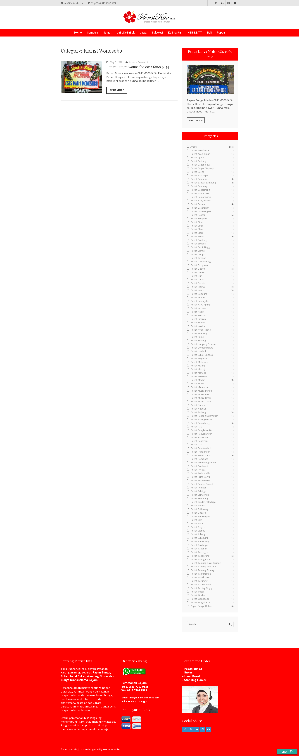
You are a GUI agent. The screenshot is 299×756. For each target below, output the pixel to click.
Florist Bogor (197, 236)
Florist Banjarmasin (200, 196)
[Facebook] (210, 3)
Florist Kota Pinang (200, 329)
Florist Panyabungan (201, 433)
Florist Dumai (197, 272)
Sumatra (92, 32)
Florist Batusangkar (200, 211)
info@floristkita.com (74, 3)
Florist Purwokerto (200, 480)
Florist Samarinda (199, 494)
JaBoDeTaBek (126, 32)
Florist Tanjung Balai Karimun (205, 562)
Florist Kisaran (198, 318)
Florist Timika (197, 595)
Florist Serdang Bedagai (203, 501)
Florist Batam (197, 204)
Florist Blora (196, 232)
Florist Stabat (197, 530)
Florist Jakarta (197, 286)
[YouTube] (235, 3)
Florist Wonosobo (199, 598)
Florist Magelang (199, 358)
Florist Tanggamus (200, 559)
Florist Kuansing (198, 333)
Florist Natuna (197, 405)
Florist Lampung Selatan (203, 344)
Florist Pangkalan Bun (201, 430)
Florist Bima (196, 222)
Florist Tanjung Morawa (203, 566)
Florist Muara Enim (200, 394)
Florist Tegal (197, 591)
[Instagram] (228, 3)
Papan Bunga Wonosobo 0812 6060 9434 (137, 66)
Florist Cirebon (198, 257)
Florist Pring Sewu (200, 476)
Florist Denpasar (199, 265)
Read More (117, 90)
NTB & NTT (195, 32)
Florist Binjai (196, 225)
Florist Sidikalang (199, 509)
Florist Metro (197, 383)
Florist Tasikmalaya (200, 584)
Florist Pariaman (199, 437)
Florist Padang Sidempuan (204, 415)
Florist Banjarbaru (199, 193)
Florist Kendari (198, 315)
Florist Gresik (197, 283)
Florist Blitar (196, 229)
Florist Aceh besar (200, 150)
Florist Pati (196, 444)
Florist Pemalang (199, 458)
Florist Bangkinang (200, 189)
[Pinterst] (216, 3)
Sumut (107, 32)
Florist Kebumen (199, 308)
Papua (221, 32)
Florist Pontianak (199, 466)
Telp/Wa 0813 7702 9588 (103, 3)
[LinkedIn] (222, 3)
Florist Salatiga (198, 491)
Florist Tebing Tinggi (201, 588)
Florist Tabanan (198, 548)
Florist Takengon (199, 552)
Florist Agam (197, 157)
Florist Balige (197, 171)
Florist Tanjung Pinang (202, 570)
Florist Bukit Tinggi (200, 247)
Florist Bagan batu (200, 164)
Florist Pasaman (199, 440)
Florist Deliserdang (200, 261)
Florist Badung (198, 161)
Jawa (143, 32)
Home (78, 32)
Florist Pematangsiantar (203, 462)
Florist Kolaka (197, 326)
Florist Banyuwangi (200, 200)
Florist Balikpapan (199, 175)
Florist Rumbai (198, 487)
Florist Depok (197, 268)
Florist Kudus (197, 336)
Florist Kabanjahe (199, 300)
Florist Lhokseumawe (201, 347)
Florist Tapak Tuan (200, 577)
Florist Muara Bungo (201, 390)
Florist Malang (197, 365)
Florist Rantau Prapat (201, 483)
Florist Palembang (200, 422)
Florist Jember (198, 297)
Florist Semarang (199, 498)
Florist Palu (196, 426)
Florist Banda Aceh (200, 178)
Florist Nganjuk (198, 408)
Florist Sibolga (197, 505)
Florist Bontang (198, 239)
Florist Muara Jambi (200, 397)
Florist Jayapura (198, 293)
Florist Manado (198, 372)
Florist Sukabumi (199, 537)
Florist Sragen (197, 527)
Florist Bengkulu (198, 218)
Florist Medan (197, 379)
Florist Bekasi (197, 214)
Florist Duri (196, 275)
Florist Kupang (198, 340)
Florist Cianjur (197, 254)
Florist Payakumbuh (200, 448)
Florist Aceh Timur (200, 153)
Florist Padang (198, 412)
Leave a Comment (138, 62)
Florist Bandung (198, 186)
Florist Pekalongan (200, 451)
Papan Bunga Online (201, 605)
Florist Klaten (197, 322)
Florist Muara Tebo (200, 401)
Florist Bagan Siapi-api (202, 168)
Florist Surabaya (199, 544)
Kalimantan (175, 32)
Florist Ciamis (197, 250)
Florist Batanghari (199, 207)
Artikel (193, 146)
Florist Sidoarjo (198, 512)
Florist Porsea (198, 469)
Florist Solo (196, 519)
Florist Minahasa (199, 387)
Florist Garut (197, 279)
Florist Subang (198, 534)
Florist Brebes (198, 243)
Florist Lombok (198, 351)
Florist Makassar (199, 361)
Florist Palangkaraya (201, 419)
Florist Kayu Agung (200, 304)
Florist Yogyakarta (200, 602)
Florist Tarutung (199, 580)
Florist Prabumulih (200, 473)
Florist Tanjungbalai (200, 573)
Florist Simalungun (200, 516)
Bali (209, 32)
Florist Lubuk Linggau (201, 354)
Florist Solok (196, 523)
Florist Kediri (197, 311)
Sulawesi (157, 32)
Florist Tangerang (199, 555)
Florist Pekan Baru (200, 455)
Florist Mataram (198, 376)
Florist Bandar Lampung (203, 182)
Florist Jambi (197, 290)
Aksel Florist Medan (111, 749)
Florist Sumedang (199, 541)
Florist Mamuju (198, 369)
